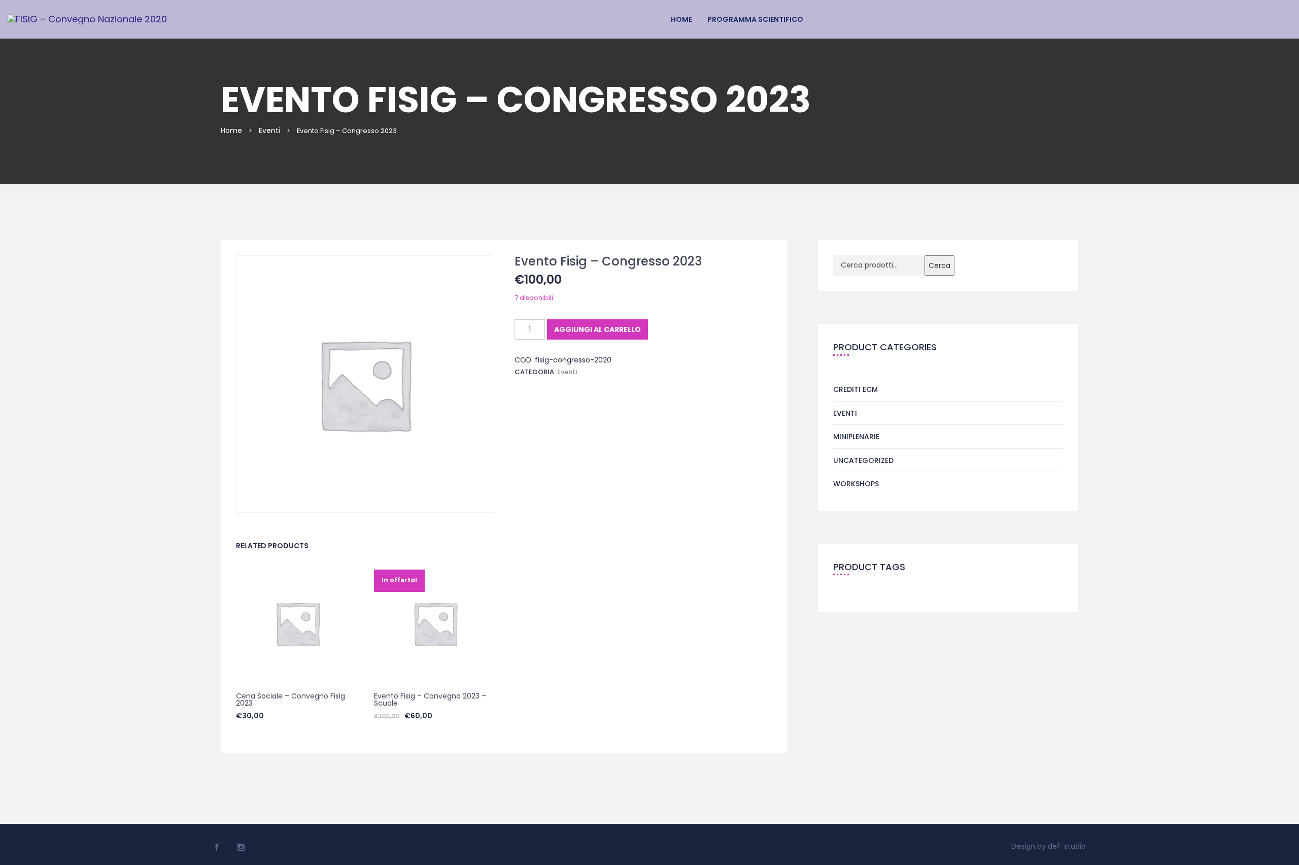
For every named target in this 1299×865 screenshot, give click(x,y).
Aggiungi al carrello (597, 329)
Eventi (269, 130)
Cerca (939, 265)
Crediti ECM (855, 389)
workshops (856, 484)
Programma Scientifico (755, 19)
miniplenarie (856, 436)
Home (681, 19)
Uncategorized (863, 460)
